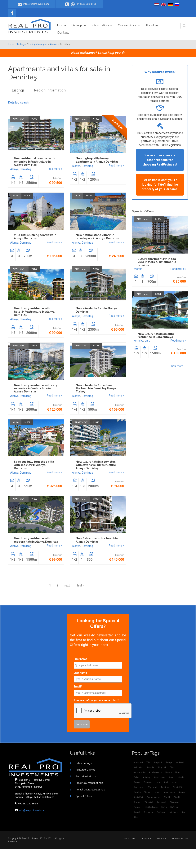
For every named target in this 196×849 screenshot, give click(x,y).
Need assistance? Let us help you (96, 53)
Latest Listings (83, 763)
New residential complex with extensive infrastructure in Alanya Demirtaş (34, 161)
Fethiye (169, 762)
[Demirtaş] (156, 4)
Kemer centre (159, 777)
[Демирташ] (177, 4)
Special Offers (83, 796)
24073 (158, 219)
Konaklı (136, 782)
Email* (78, 686)
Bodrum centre (153, 797)
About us (151, 25)
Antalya (138, 340)
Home (61, 25)
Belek (165, 782)
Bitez (135, 817)
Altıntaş (146, 777)
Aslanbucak (169, 792)
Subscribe (82, 724)
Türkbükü (149, 802)
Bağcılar (174, 807)
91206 (27, 195)
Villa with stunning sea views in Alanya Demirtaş (35, 236)
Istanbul (181, 777)
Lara (147, 340)
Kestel (171, 777)
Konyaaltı (158, 762)
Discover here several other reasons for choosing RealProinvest (159, 159)
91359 (96, 119)
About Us (129, 838)
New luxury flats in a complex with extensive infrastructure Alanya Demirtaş (96, 465)
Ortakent (137, 802)
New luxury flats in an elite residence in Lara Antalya (156, 335)
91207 (27, 422)
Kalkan (136, 777)
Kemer (174, 782)
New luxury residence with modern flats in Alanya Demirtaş (36, 540)
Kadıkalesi (161, 802)
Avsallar (151, 767)
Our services (127, 25)
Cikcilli (177, 797)
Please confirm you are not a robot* (96, 700)
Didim (164, 807)
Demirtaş (25, 169)
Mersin (138, 269)
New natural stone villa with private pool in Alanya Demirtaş (97, 236)
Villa (16, 195)
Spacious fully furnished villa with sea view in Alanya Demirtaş (34, 465)
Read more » (54, 168)
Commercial (138, 787)
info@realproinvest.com (32, 810)
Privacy (161, 838)
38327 (96, 499)
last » (80, 585)
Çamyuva (148, 782)
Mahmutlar (138, 767)
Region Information (50, 90)
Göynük (166, 797)
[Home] (29, 25)
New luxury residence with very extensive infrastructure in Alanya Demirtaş (35, 388)
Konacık (136, 812)
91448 (96, 422)
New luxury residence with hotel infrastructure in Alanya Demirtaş (34, 311)
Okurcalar (148, 812)
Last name (80, 672)
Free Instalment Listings (89, 782)
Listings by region (38, 44)
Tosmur (148, 792)
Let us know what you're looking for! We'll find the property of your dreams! (160, 184)
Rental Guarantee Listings (90, 789)
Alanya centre (139, 772)
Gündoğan (174, 802)
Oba (172, 767)
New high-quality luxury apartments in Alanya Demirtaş (97, 160)
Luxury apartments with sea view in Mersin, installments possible (157, 262)
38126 (34, 345)
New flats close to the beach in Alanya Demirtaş (97, 540)
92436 (34, 269)
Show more (176, 366)
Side (183, 812)
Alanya (53, 44)
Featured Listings (85, 769)
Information (100, 25)
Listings (76, 25)
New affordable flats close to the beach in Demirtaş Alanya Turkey (96, 388)
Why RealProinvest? (160, 72)
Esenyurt (137, 807)
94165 (96, 345)
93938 (96, 269)
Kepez (178, 772)
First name (80, 659)
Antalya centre (155, 772)
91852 (34, 499)
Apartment (19, 119)
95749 (34, 119)
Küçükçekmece (151, 807)
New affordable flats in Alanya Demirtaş (96, 310)
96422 (89, 195)
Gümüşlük (177, 787)
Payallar (137, 792)
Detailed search (18, 102)
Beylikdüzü (138, 797)
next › (67, 585)
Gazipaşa (161, 812)
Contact (63, 32)
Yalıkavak (180, 762)
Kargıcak (162, 767)
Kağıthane (173, 812)
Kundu (158, 792)
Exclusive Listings (86, 776)
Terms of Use (180, 838)
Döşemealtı (153, 787)
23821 (158, 294)
